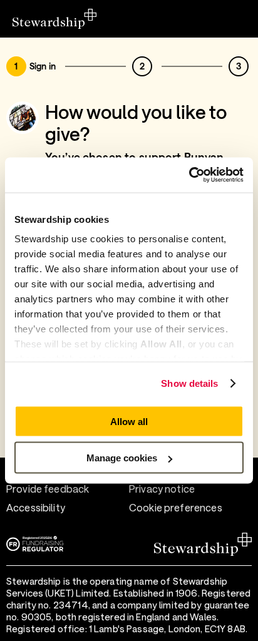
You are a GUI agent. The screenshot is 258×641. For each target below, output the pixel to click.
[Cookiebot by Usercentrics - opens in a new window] (189, 175)
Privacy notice (162, 489)
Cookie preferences (175, 507)
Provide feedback (47, 489)
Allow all (129, 421)
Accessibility (35, 507)
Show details (189, 383)
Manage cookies (121, 458)
